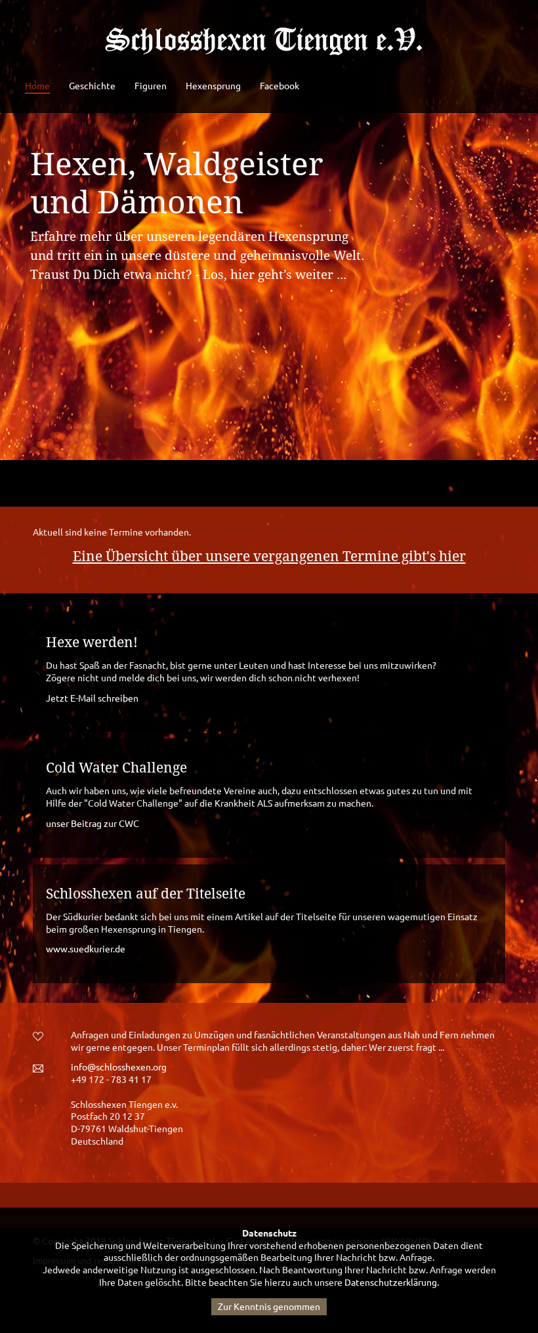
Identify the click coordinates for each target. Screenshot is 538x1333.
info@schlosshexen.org (119, 1067)
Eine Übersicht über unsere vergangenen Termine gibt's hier (269, 556)
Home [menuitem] (37, 86)
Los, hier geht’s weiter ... (274, 274)
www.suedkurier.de (85, 949)
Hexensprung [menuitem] (213, 86)
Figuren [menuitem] (150, 86)
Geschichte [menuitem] (92, 86)
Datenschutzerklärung (390, 1282)
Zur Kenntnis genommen (269, 1306)
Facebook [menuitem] (279, 86)
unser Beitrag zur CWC (92, 823)
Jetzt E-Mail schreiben (92, 698)
